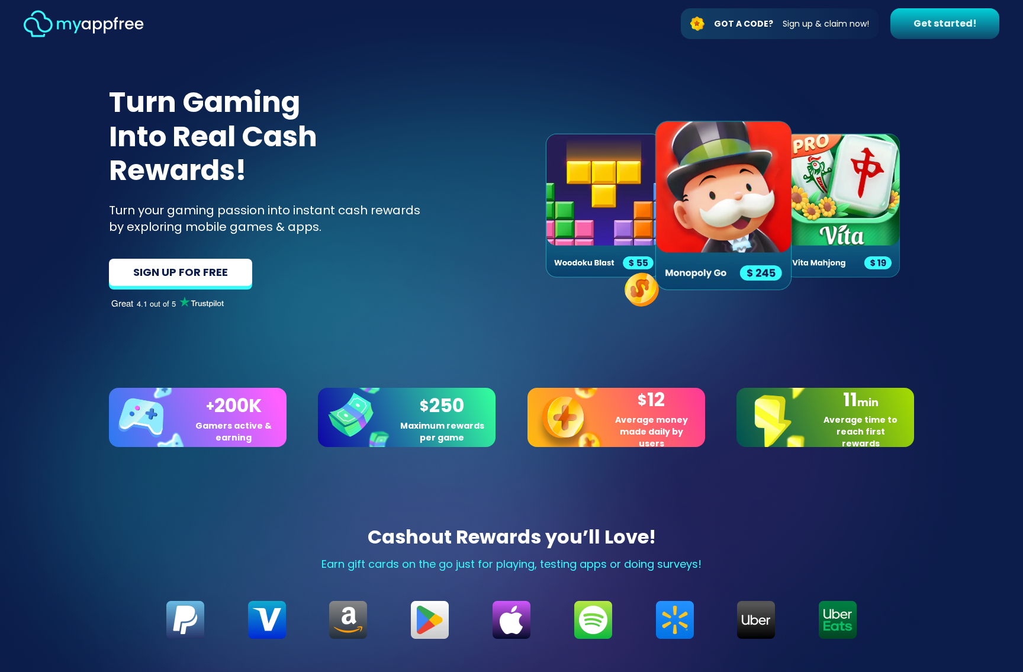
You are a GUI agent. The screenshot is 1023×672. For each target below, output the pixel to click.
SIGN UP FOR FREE (180, 272)
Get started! (945, 23)
